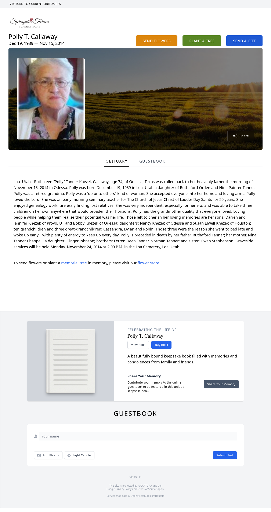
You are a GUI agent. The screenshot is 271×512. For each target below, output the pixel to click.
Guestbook (152, 161)
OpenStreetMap (140, 496)
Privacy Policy (123, 489)
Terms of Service (147, 489)
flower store (148, 262)
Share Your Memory (221, 384)
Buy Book (161, 345)
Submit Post (224, 455)
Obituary (116, 161)
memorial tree (74, 262)
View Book (138, 345)
